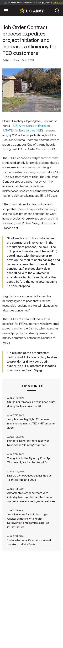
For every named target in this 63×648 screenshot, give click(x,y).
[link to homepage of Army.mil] (31, 10)
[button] (2, 7)
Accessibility (37, 634)
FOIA (54, 634)
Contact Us (30, 629)
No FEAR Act (16, 638)
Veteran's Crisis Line (41, 638)
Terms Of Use (14, 634)
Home (14, 629)
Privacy (47, 629)
